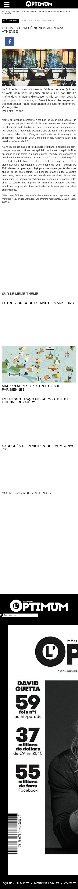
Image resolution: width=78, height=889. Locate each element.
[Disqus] (39, 546)
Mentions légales (46, 883)
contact (70, 883)
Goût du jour (21, 11)
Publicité (23, 883)
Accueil (6, 11)
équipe (7, 883)
